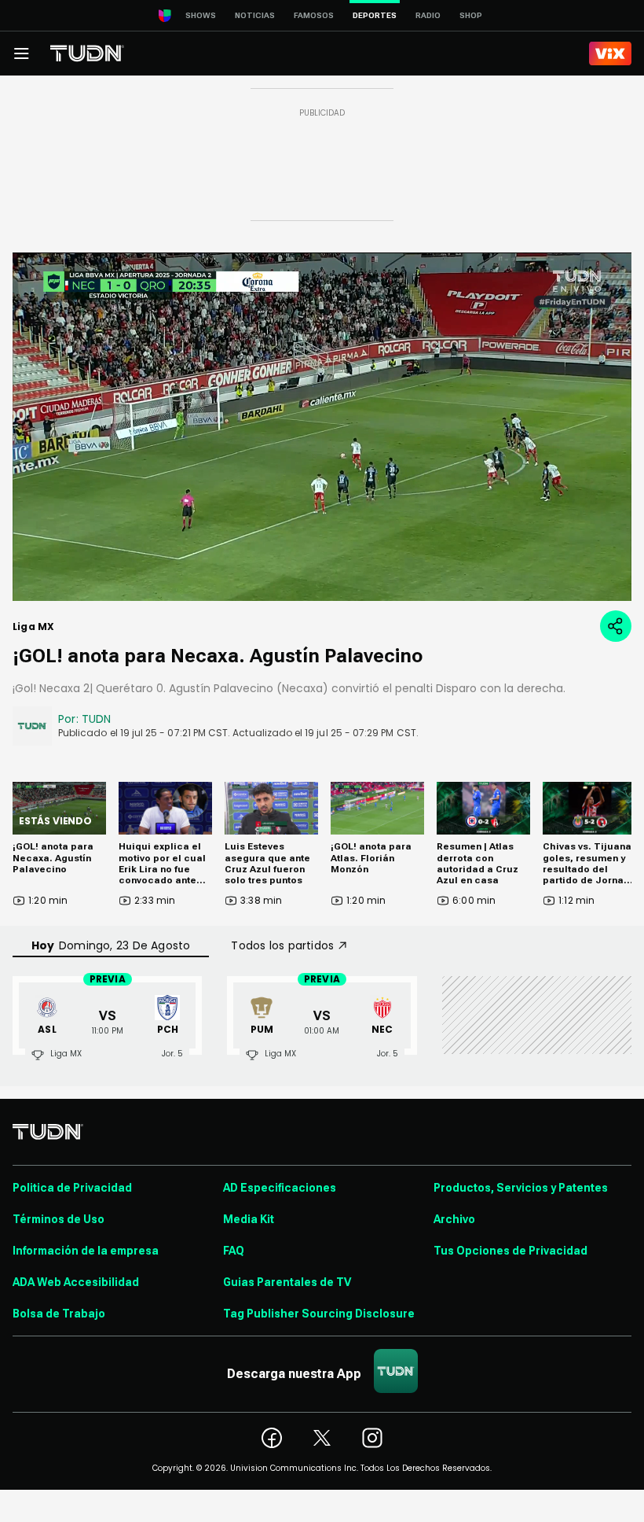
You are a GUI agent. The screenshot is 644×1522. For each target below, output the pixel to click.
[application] (322, 426)
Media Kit (248, 1219)
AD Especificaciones (279, 1187)
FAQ (233, 1250)
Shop (470, 15)
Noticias (255, 15)
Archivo (454, 1219)
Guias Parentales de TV (287, 1282)
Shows (200, 15)
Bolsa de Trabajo (59, 1313)
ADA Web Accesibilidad (76, 1282)
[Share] (615, 626)
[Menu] (21, 53)
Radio (428, 15)
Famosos (314, 15)
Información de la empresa (86, 1250)
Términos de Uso (58, 1219)
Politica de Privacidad (72, 1187)
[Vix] (610, 53)
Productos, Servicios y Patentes (521, 1187)
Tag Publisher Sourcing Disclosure (319, 1313)
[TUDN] (87, 53)
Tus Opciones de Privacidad (510, 1250)
